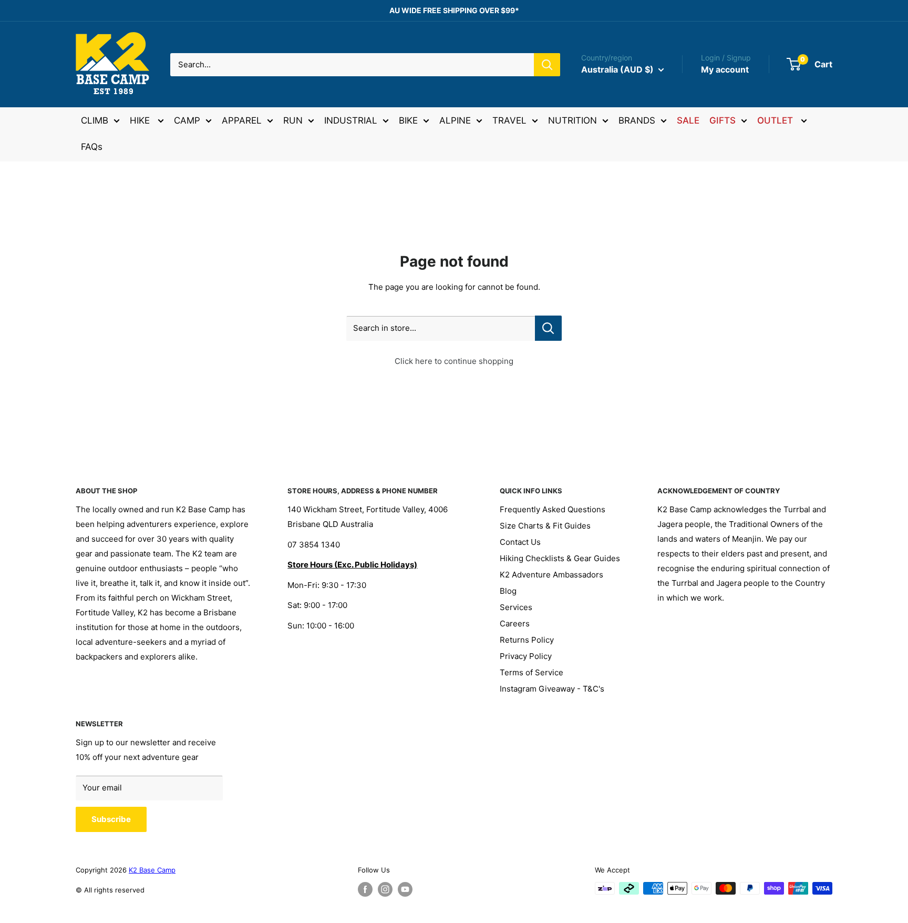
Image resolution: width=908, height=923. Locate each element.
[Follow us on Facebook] (365, 889)
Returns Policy (527, 640)
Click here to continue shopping (454, 361)
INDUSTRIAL (350, 120)
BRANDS (636, 120)
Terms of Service (531, 672)
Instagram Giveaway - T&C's (552, 689)
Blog (508, 591)
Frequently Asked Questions (552, 509)
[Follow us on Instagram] (385, 889)
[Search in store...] (548, 328)
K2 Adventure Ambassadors (551, 575)
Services (516, 607)
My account (725, 69)
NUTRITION (572, 120)
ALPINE (455, 120)
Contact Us (520, 542)
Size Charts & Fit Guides (545, 526)
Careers (515, 623)
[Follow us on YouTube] (405, 889)
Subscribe (111, 819)
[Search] (547, 64)
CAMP (187, 120)
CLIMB (94, 120)
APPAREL (242, 120)
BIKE (408, 120)
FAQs (91, 146)
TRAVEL (509, 120)
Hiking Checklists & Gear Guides (560, 558)
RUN (293, 120)
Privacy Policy (526, 656)
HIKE (141, 120)
